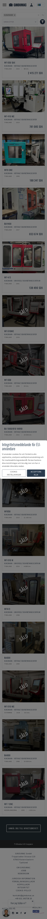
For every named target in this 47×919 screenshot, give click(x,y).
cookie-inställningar (14, 473)
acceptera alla (36, 473)
